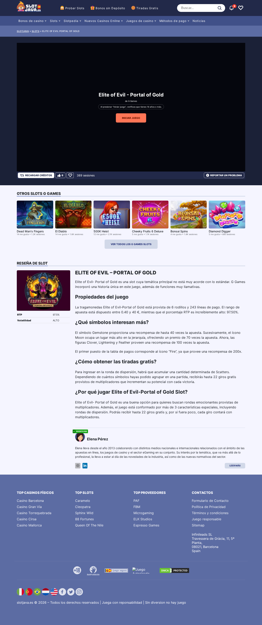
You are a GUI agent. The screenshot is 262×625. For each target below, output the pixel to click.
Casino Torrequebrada (34, 513)
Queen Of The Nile (89, 525)
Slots (54, 21)
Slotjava (23, 31)
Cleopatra (82, 507)
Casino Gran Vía (29, 507)
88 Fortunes (84, 519)
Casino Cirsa (26, 519)
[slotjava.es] (29, 8)
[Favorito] (70, 175)
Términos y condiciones (210, 513)
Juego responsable (206, 519)
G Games (132, 101)
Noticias (199, 21)
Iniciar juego (131, 117)
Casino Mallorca (29, 525)
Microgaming (143, 513)
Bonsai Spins (179, 231)
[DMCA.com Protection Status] (174, 570)
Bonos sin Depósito (110, 8)
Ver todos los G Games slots (131, 244)
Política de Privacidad (209, 507)
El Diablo (61, 231)
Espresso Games (146, 525)
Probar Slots (74, 8)
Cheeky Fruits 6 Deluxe (147, 231)
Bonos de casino (31, 21)
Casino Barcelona (30, 501)
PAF (136, 501)
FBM (136, 507)
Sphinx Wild (84, 513)
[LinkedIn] (84, 465)
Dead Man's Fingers (30, 231)
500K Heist (101, 231)
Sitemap (198, 525)
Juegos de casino (139, 21)
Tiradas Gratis (147, 8)
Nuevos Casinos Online (102, 21)
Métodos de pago (173, 21)
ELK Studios (142, 519)
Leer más (235, 465)
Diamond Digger (219, 231)
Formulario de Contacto (210, 501)
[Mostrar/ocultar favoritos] (240, 8)
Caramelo (82, 501)
